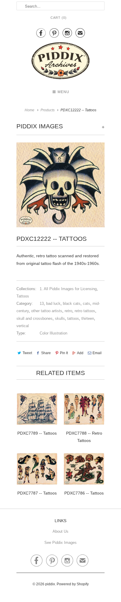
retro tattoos (85, 311)
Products (48, 110)
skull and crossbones (34, 318)
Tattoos (22, 296)
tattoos (73, 318)
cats (86, 303)
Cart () (59, 17)
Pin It (64, 353)
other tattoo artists (46, 311)
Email (97, 353)
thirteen (87, 318)
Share (46, 353)
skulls (60, 318)
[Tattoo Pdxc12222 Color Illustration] (60, 184)
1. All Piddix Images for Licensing (68, 289)
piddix (50, 584)
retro (68, 311)
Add (80, 353)
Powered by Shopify (73, 584)
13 (42, 303)
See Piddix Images (60, 542)
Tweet (27, 353)
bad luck (53, 303)
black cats (71, 303)
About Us (60, 531)
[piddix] (60, 62)
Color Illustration (53, 333)
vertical (22, 326)
